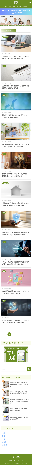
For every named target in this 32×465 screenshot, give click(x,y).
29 (20, 334)
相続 (6, 6)
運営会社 (20, 460)
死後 (4, 66)
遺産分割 (24, 6)
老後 (14, 6)
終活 (10, 6)
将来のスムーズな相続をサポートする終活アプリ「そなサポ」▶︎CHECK (16, 12)
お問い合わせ (13, 460)
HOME (17, 457)
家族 (4, 95)
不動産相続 (5, 36)
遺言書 (19, 6)
